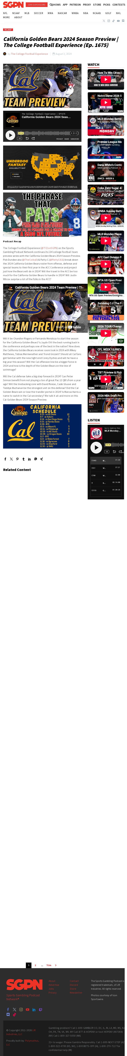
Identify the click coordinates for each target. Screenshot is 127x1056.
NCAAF (8, 29)
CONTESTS (118, 4)
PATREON (75, 4)
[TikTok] (113, 21)
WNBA (75, 13)
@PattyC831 (57, 259)
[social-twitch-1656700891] (40, 1009)
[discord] (8, 1014)
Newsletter (76, 992)
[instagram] (21, 1009)
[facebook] (8, 1009)
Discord (74, 985)
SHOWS (56, 4)
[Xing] (41, 459)
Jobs (51, 988)
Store (73, 988)
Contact (74, 981)
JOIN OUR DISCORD (36, 4)
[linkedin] (34, 1009)
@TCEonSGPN (49, 248)
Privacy (53, 992)
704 (49, 965)
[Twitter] (104, 21)
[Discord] (123, 21)
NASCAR (62, 13)
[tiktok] (14, 1014)
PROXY (87, 4)
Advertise (54, 985)
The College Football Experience (29, 54)
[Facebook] (5, 459)
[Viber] (35, 459)
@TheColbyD (30, 259)
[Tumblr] (23, 459)
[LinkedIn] (29, 459)
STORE (97, 4)
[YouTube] (118, 21)
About (52, 981)
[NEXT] (56, 965)
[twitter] (14, 1009)
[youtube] (27, 1009)
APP (65, 4)
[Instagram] (108, 21)
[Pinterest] (17, 459)
